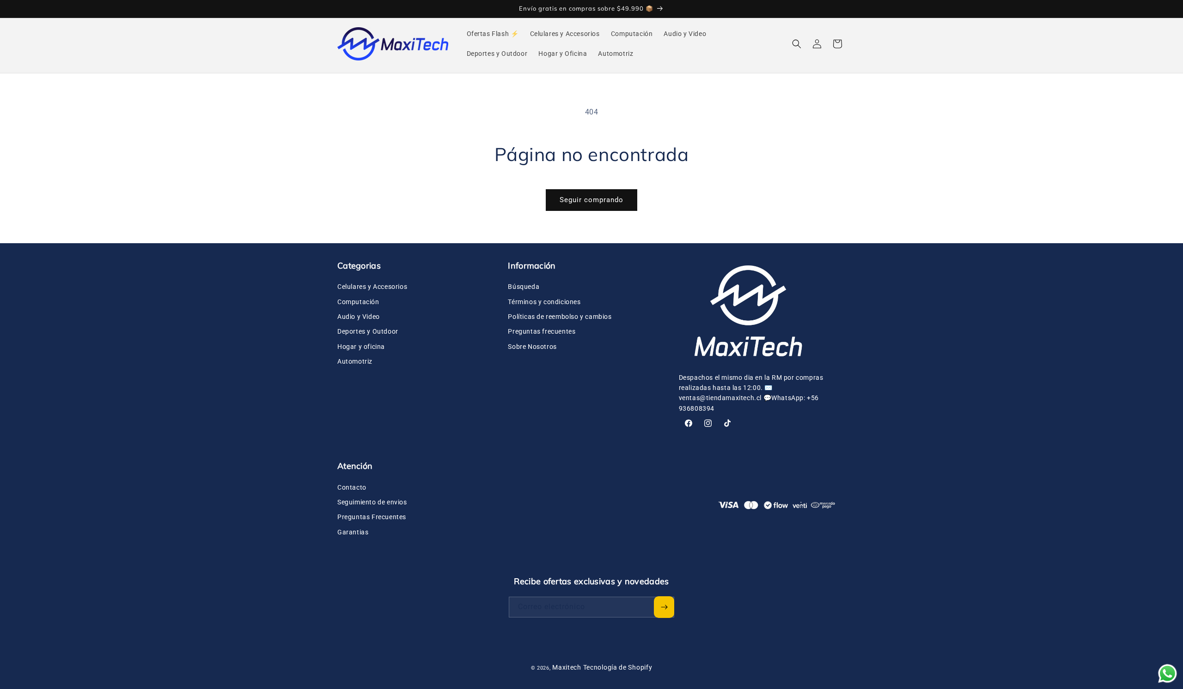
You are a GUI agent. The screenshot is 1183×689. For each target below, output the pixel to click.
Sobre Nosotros (532, 346)
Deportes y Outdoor (367, 331)
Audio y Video (358, 316)
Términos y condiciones (544, 302)
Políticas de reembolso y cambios (559, 316)
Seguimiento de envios (372, 502)
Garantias (352, 532)
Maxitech (566, 667)
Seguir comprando (591, 200)
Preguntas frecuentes (541, 331)
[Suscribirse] (664, 607)
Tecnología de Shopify (617, 667)
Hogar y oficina (361, 346)
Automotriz (354, 361)
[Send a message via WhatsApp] (1167, 673)
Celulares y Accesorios (372, 286)
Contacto (351, 487)
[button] (797, 44)
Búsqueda (523, 286)
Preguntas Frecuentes (371, 517)
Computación (358, 302)
